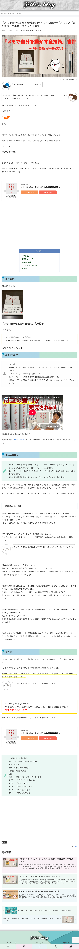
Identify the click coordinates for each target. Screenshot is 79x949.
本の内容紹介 (28, 262)
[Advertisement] (39, 228)
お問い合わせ (39, 943)
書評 (5, 842)
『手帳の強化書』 (19, 440)
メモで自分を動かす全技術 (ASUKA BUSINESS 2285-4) (40, 187)
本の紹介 (27, 256)
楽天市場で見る (48, 192)
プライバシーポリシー (13, 943)
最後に (26, 268)
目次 (36, 251)
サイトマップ (65, 943)
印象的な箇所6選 (31, 265)
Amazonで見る (30, 192)
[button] (73, 525)
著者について (28, 259)
